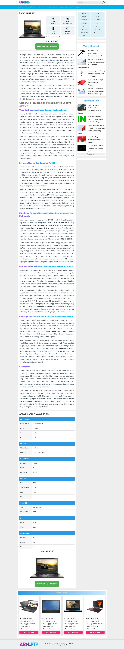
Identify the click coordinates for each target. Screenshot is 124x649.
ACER (97, 13)
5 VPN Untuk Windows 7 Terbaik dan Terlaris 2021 (96, 148)
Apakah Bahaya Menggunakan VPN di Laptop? (95, 139)
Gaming (71, 7)
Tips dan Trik (43, 7)
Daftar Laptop (31, 7)
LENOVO (84, 20)
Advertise (48, 643)
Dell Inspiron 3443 (25, 618)
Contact (56, 643)
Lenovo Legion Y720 (92, 618)
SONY (97, 26)
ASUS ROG (84, 29)
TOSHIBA (97, 20)
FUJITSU (97, 29)
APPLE (84, 16)
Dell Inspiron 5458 (47, 618)
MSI (84, 26)
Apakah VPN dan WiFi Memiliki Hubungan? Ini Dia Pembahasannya (96, 91)
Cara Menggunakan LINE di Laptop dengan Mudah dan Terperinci (95, 119)
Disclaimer (67, 645)
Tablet (78, 7)
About (63, 643)
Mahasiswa (53, 7)
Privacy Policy (56, 645)
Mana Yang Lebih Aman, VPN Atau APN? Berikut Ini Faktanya (96, 73)
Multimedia (63, 7)
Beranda (21, 7)
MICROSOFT (97, 32)
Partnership (71, 643)
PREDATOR (84, 32)
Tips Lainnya (91, 154)
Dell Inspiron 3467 (69, 618)
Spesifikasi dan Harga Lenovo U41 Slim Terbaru (95, 82)
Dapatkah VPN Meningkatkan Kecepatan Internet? (95, 53)
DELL (97, 16)
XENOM (84, 23)
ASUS (84, 13)
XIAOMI (84, 36)
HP (97, 23)
